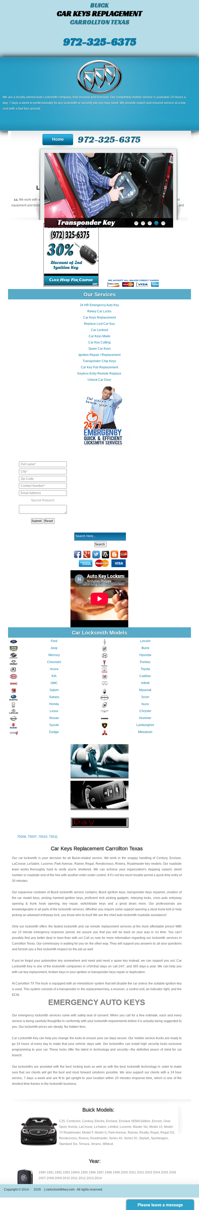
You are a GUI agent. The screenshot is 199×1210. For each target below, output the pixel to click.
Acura (54, 669)
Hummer (145, 718)
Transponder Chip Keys (99, 361)
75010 (42, 837)
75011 (53, 837)
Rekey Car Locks (99, 311)
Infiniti (145, 683)
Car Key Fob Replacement (99, 367)
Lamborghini (145, 725)
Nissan (54, 718)
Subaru (54, 697)
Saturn (54, 690)
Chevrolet (54, 662)
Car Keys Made (99, 336)
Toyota (145, 669)
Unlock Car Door (99, 380)
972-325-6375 (99, 41)
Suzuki (54, 725)
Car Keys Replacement (99, 317)
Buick (145, 648)
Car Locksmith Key (25, 1038)
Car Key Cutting (99, 342)
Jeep (54, 648)
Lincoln (145, 641)
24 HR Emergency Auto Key (99, 305)
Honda (54, 704)
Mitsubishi (145, 732)
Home (58, 139)
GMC (54, 683)
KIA (54, 676)
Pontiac (145, 662)
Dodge (54, 732)
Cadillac (145, 676)
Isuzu (145, 704)
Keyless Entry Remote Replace (99, 373)
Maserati (145, 690)
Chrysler (145, 711)
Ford (54, 641)
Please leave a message (160, 1204)
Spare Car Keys (99, 348)
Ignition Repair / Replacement (99, 355)
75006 (21, 837)
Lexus (54, 711)
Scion (145, 697)
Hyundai (145, 655)
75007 (32, 837)
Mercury (54, 655)
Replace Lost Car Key (99, 324)
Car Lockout (99, 330)
